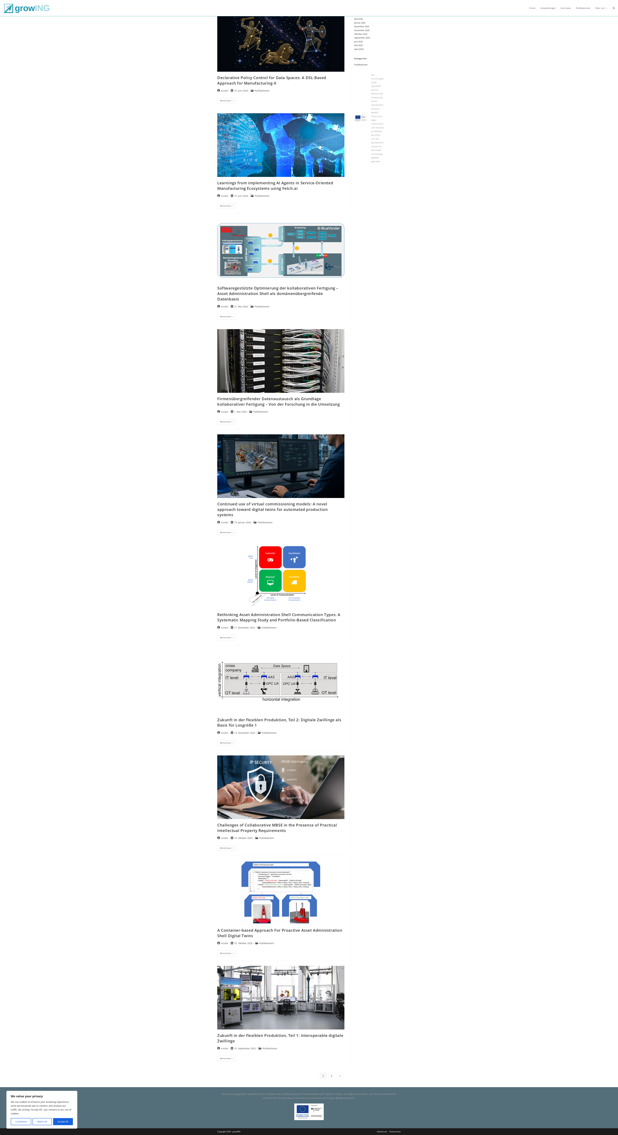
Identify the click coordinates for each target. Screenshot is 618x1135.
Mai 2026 (358, 18)
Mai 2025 (358, 45)
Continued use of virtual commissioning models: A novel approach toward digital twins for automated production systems (272, 509)
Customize (21, 1121)
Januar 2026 (359, 22)
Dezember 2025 (361, 26)
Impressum (382, 1131)
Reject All (42, 1121)
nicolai (224, 90)
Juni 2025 (358, 41)
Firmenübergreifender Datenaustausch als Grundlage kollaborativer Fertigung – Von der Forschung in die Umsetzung (278, 401)
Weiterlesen (228, 101)
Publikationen (262, 90)
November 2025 (362, 30)
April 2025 (359, 49)
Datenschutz (395, 1131)
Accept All (63, 1121)
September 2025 (362, 37)
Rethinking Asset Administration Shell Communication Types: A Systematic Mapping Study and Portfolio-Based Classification (278, 617)
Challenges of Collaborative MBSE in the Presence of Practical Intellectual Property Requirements (277, 827)
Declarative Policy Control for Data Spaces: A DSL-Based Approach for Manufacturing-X (271, 80)
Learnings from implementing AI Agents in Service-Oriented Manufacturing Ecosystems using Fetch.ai (275, 185)
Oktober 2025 (360, 34)
